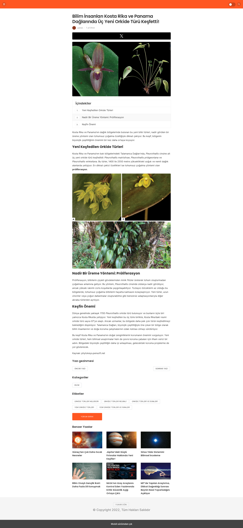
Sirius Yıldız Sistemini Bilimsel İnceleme (152, 454)
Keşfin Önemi (86, 124)
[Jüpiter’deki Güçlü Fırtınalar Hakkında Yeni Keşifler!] (121, 440)
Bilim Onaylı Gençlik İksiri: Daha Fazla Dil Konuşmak (86, 485)
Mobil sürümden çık (121, 524)
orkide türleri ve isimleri (145, 401)
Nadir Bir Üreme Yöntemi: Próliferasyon (100, 117)
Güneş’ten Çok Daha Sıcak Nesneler (87, 454)
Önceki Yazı (80, 368)
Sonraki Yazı (162, 368)
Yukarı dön (121, 505)
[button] (121, 36)
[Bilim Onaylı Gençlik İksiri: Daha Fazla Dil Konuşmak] (87, 471)
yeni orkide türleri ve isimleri (114, 407)
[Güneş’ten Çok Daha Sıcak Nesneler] (87, 440)
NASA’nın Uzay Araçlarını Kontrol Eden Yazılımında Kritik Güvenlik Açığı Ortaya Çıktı (120, 488)
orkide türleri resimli (115, 401)
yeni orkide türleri (84, 407)
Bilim (77, 385)
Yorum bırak (87, 417)
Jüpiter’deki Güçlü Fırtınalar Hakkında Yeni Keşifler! (119, 455)
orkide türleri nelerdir (87, 401)
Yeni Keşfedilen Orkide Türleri (95, 110)
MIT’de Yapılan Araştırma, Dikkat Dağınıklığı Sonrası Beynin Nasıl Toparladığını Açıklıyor (155, 488)
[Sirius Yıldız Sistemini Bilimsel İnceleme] (156, 440)
